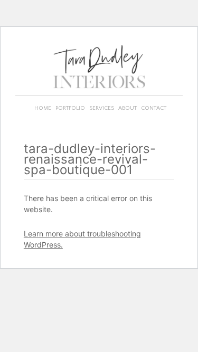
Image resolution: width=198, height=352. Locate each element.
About (127, 108)
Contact (153, 108)
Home (42, 108)
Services (101, 108)
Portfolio (70, 108)
